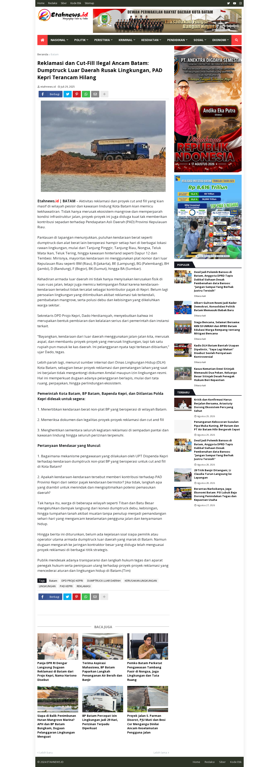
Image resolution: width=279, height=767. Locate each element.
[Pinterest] (77, 94)
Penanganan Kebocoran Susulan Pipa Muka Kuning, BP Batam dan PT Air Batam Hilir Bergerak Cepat (217, 425)
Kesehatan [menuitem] (149, 40)
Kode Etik (75, 3)
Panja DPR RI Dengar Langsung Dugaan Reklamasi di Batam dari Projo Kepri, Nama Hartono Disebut (57, 671)
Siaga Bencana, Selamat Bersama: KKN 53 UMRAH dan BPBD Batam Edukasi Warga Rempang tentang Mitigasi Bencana (217, 327)
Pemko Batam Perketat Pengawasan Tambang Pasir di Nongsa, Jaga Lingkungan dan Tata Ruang (144, 671)
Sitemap (89, 3)
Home (41, 3)
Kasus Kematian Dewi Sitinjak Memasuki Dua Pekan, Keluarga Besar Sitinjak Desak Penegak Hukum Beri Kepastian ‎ (215, 374)
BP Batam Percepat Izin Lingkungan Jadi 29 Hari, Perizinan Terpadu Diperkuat (100, 722)
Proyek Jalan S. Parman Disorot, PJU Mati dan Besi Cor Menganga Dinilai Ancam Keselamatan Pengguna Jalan (146, 724)
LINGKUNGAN (47, 586)
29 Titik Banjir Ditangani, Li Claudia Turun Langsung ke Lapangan (213, 473)
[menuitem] (42, 40)
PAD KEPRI (66, 586)
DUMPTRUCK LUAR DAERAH (104, 580)
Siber (64, 3)
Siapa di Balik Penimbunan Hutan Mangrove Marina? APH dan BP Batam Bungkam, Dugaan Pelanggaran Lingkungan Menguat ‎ (56, 726)
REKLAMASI (83, 586)
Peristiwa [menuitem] (102, 40)
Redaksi (52, 3)
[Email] (95, 94)
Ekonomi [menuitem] (219, 40)
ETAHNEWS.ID (55, 762)
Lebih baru (46, 752)
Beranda (42, 54)
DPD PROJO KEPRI (72, 580)
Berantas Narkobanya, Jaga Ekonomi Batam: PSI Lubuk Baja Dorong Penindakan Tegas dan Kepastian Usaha (215, 494)
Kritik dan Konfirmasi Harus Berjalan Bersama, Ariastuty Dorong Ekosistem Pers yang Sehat (213, 405)
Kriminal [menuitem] (126, 40)
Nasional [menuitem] (58, 40)
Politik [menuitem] (80, 40)
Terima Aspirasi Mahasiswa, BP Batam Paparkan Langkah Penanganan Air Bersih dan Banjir (102, 671)
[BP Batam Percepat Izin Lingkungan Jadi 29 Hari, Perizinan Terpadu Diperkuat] (102, 699)
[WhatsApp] (86, 94)
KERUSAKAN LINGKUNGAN (141, 580)
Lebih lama (160, 752)
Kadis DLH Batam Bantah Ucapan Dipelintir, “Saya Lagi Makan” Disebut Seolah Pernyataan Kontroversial (216, 351)
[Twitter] (68, 94)
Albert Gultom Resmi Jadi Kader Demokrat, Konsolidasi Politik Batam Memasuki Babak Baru (215, 306)
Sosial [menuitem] (199, 40)
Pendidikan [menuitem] (176, 40)
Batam (55, 54)
